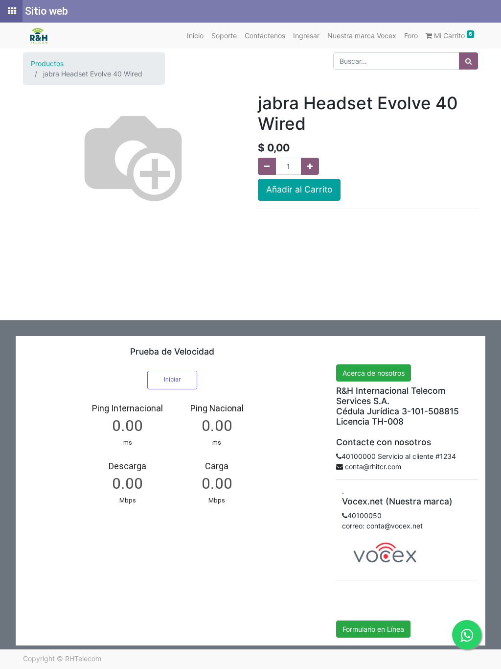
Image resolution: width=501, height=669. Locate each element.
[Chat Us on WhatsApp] (466, 634)
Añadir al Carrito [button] (299, 189)
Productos (47, 63)
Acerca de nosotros (373, 373)
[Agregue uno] (310, 166)
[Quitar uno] (267, 166)
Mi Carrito (452, 35)
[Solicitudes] (11, 11)
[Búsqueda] (468, 61)
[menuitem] (195, 35)
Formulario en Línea (373, 629)
